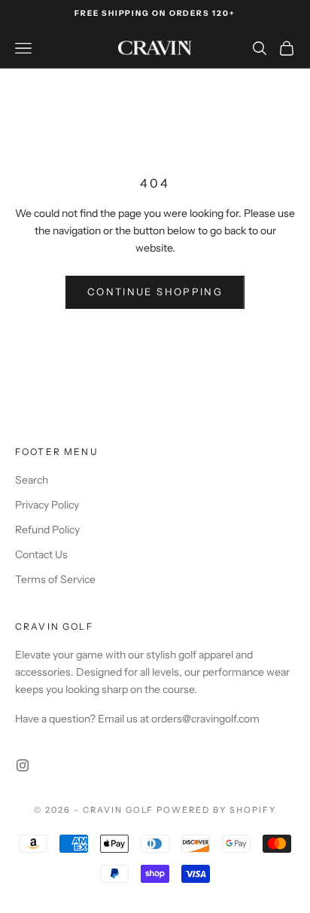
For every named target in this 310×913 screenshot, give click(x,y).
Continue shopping (155, 292)
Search (31, 480)
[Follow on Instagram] (22, 765)
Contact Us (41, 554)
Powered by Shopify (216, 810)
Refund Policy (47, 529)
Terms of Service (55, 579)
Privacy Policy (47, 504)
